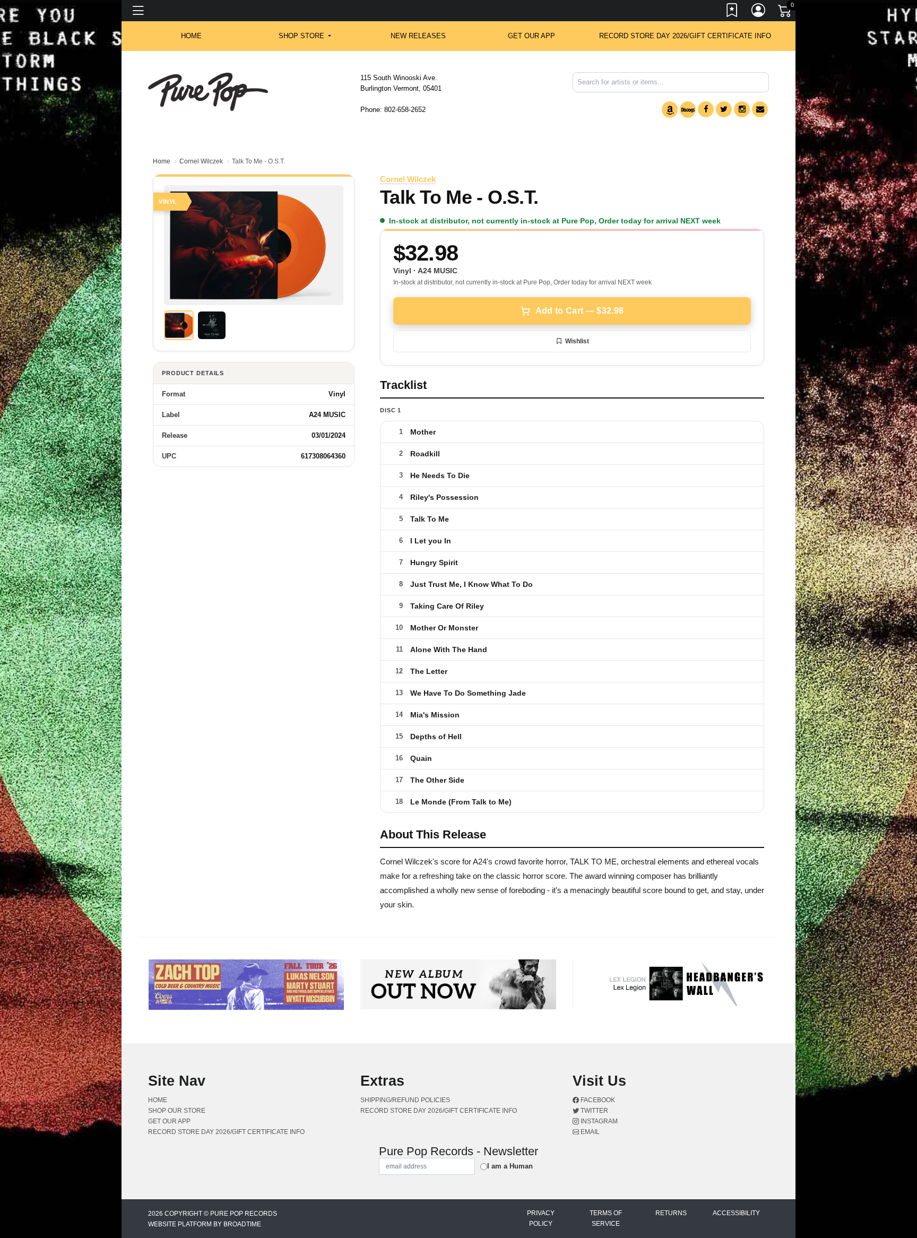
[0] (785, 12)
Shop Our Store (176, 1110)
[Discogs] (688, 109)
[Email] (760, 109)
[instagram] (742, 109)
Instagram (598, 1121)
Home (161, 161)
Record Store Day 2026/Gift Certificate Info (685, 36)
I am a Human (510, 1166)
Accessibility (736, 1213)
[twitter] (724, 109)
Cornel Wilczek (201, 161)
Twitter (593, 1110)
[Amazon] (670, 109)
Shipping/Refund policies (405, 1100)
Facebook (597, 1100)
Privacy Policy (541, 1218)
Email (589, 1132)
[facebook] (706, 109)
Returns (671, 1213)
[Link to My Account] (758, 12)
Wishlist (577, 341)
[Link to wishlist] (732, 12)
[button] (305, 36)
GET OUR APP (531, 36)
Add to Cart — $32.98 (579, 310)
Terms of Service (606, 1218)
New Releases (418, 36)
